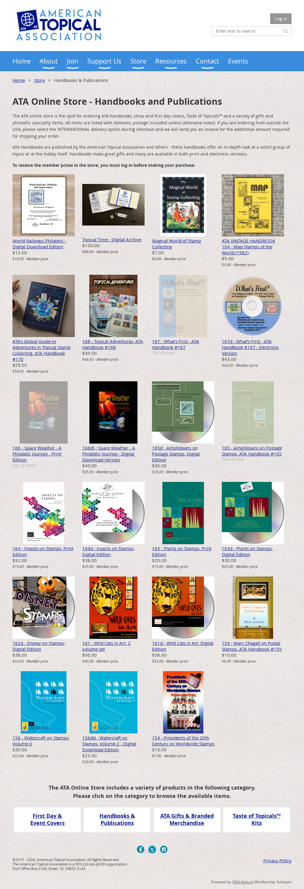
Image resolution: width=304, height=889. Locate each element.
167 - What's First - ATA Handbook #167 (175, 344)
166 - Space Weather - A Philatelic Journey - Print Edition (36, 454)
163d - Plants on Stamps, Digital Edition (247, 551)
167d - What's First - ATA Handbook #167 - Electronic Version (250, 347)
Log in (281, 18)
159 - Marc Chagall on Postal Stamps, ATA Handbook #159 (252, 646)
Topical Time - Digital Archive (111, 239)
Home (18, 80)
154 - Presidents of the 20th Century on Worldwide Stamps (183, 741)
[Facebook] (140, 849)
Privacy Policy (277, 860)
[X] (152, 849)
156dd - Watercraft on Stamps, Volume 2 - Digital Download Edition (109, 744)
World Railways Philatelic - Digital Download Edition (39, 244)
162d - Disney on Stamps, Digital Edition (38, 646)
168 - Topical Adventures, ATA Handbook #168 (112, 344)
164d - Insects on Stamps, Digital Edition (108, 551)
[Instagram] (163, 849)
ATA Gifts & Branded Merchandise (187, 819)
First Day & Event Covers (47, 819)
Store (39, 80)
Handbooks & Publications (117, 819)
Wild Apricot (242, 882)
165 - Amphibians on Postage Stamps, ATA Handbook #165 (252, 451)
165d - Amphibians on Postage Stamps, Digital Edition (176, 454)
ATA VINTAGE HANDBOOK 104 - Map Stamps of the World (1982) (248, 246)
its (258, 823)
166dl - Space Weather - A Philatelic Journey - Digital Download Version (108, 454)
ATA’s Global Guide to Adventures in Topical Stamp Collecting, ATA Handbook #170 (41, 350)
